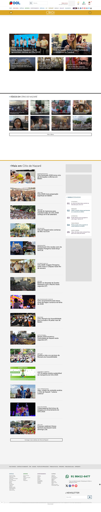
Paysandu (25, 480)
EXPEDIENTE (77, 466)
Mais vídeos (50, 134)
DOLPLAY (54, 476)
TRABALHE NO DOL (54, 466)
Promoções (39, 480)
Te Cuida (11, 479)
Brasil (10, 482)
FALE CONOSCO (12, 466)
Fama (38, 477)
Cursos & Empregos (13, 478)
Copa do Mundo (26, 477)
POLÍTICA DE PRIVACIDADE (43, 466)
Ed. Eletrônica (54, 477)
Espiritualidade (12, 488)
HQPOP (39, 482)
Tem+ (53, 483)
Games (38, 479)
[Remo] (87, 8)
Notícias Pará (12, 475)
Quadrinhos (39, 481)
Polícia (10, 481)
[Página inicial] (11, 12)
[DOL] (14, 3)
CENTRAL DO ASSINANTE (22, 466)
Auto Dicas (11, 489)
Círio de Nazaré (12, 480)
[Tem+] (75, 8)
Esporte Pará (26, 475)
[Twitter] (78, 8)
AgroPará (11, 477)
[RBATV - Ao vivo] (89, 3)
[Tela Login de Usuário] (91, 8)
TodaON (39, 483)
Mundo (10, 483)
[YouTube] (85, 8)
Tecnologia (11, 484)
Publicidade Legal (69, 466)
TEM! (30, 466)
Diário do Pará (12, 476)
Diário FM (54, 481)
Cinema (39, 476)
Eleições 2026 (12, 487)
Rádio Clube (54, 482)
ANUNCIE (34, 466)
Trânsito (11, 485)
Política (10, 486)
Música (38, 478)
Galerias (53, 475)
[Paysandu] (89, 8)
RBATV (53, 479)
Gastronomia (12, 490)
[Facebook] (80, 8)
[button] (22, 8)
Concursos (54, 478)
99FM (53, 480)
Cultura (39, 475)
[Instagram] (82, 8)
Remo (24, 479)
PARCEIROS (61, 466)
